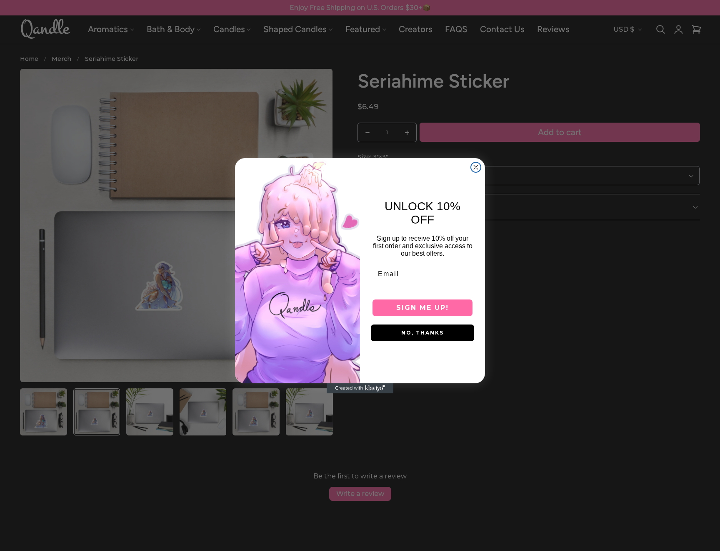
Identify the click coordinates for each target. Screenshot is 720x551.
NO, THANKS (422, 333)
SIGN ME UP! (422, 308)
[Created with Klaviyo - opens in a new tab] (360, 388)
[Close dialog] (476, 167)
